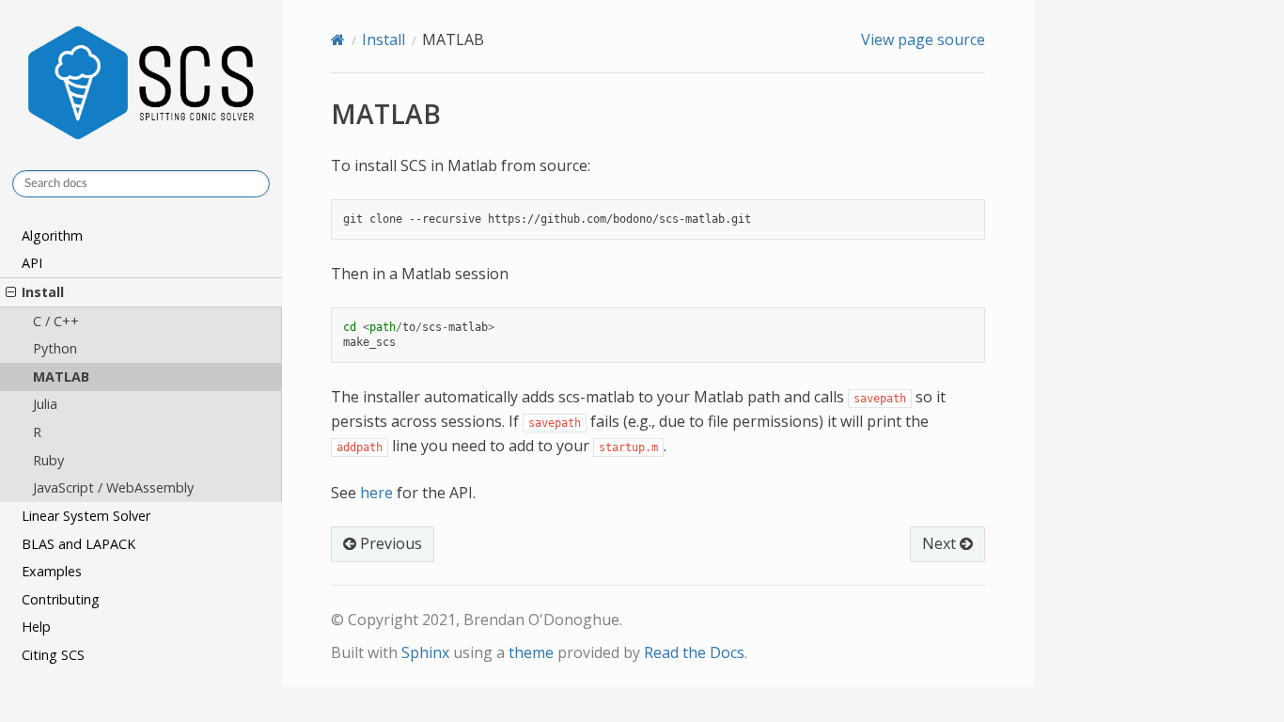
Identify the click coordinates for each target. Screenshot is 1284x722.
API (32, 263)
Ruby (48, 460)
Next (941, 543)
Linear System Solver (86, 516)
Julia (45, 404)
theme (531, 652)
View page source (923, 39)
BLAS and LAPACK (78, 544)
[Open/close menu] (11, 292)
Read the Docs (694, 652)
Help (36, 627)
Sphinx (425, 652)
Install (43, 292)
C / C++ (56, 321)
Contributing (61, 599)
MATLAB (61, 376)
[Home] (338, 39)
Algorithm (52, 235)
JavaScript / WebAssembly (113, 487)
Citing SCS (53, 655)
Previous (389, 543)
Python (55, 348)
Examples (52, 571)
